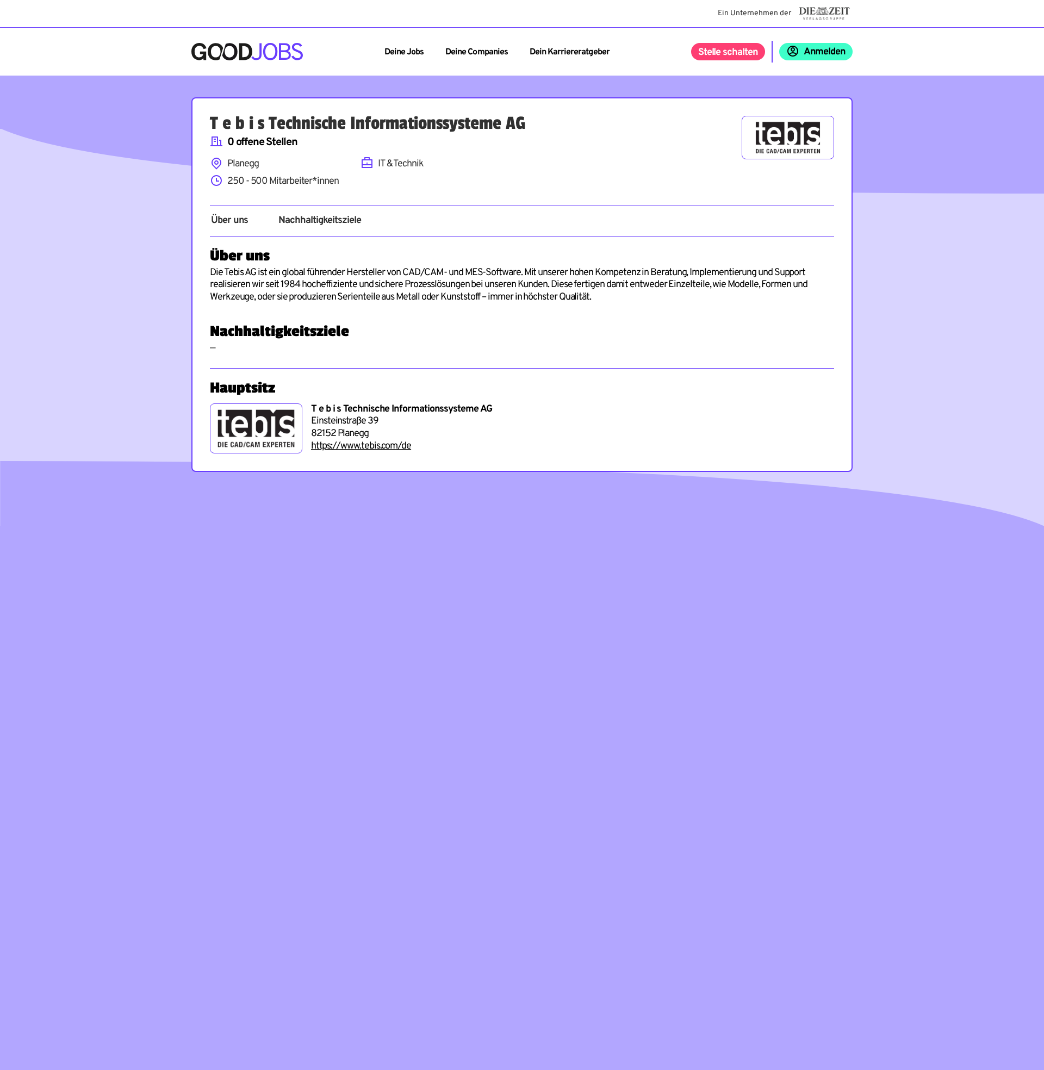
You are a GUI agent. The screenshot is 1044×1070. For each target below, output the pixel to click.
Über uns (229, 221)
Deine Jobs (404, 52)
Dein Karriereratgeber (570, 52)
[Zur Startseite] (247, 51)
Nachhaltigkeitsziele (319, 221)
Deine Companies (476, 52)
